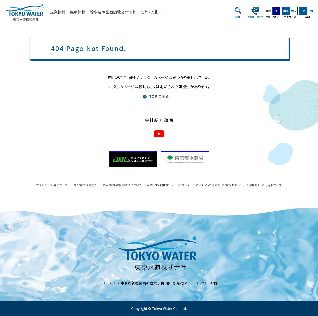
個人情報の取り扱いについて (122, 185)
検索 (238, 17)
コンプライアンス (192, 185)
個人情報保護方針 (85, 185)
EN (311, 11)
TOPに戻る (159, 96)
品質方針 (214, 185)
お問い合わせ (255, 17)
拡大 (293, 11)
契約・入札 (149, 12)
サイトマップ (273, 185)
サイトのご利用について (52, 185)
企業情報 (58, 12)
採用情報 (77, 12)
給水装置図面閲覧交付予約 (113, 12)
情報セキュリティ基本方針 (243, 185)
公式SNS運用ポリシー (161, 185)
